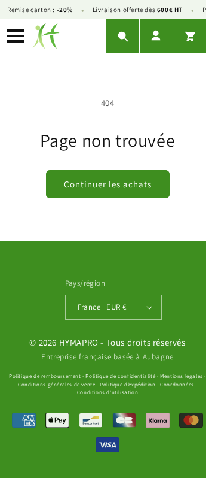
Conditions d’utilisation (107, 392)
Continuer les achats (108, 184)
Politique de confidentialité (120, 376)
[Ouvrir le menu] (15, 36)
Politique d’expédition (127, 384)
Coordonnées (177, 384)
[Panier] (189, 36)
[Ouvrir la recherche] (122, 36)
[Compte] (156, 36)
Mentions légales (181, 376)
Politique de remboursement (45, 376)
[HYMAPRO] (46, 36)
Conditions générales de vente (56, 384)
